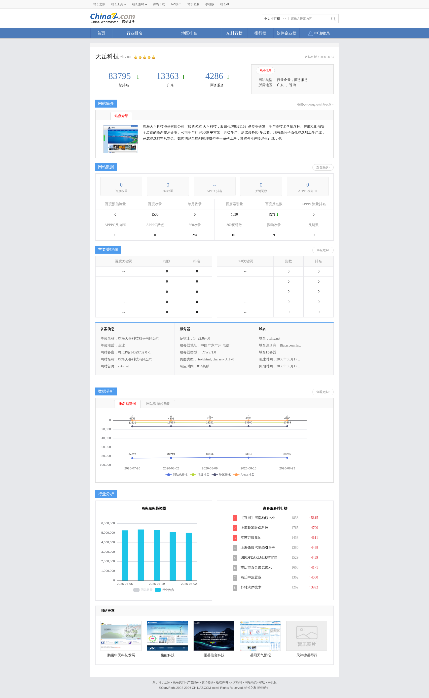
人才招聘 (236, 682)
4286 (214, 76)
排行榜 (260, 33)
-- (214, 185)
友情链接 (208, 682)
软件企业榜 (286, 33)
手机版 (272, 682)
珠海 (292, 85)
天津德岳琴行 (306, 655)
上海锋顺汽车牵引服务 (258, 547)
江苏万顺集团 (251, 538)
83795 (120, 76)
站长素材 (138, 4)
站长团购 (193, 4)
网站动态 (251, 682)
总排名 (124, 85)
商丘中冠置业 (251, 577)
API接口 (176, 4)
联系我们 (179, 682)
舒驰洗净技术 (251, 587)
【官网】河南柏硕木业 (258, 518)
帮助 (262, 682)
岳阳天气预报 (260, 655)
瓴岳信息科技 (214, 655)
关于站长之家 (161, 682)
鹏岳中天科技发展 (121, 655)
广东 (170, 85)
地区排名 (189, 33)
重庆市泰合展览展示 (256, 567)
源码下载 (159, 4)
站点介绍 (121, 116)
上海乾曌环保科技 (254, 528)
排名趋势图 (127, 404)
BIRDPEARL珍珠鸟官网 (259, 557)
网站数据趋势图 (158, 404)
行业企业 (284, 80)
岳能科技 (168, 655)
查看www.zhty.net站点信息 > (315, 105)
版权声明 (222, 682)
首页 (101, 33)
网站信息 (265, 70)
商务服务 (217, 85)
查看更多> (323, 167)
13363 (167, 76)
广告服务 (193, 682)
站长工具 (117, 4)
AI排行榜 (234, 33)
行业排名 (135, 33)
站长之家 (99, 4)
